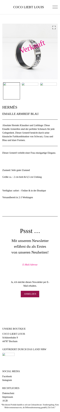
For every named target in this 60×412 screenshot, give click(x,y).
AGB (5, 400)
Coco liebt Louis (28, 7)
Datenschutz (8, 393)
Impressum (7, 397)
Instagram (7, 380)
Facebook (7, 376)
